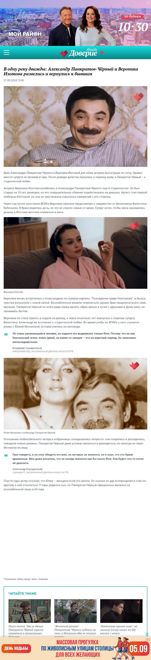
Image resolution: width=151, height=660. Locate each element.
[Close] (147, 634)
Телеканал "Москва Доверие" (78, 52)
